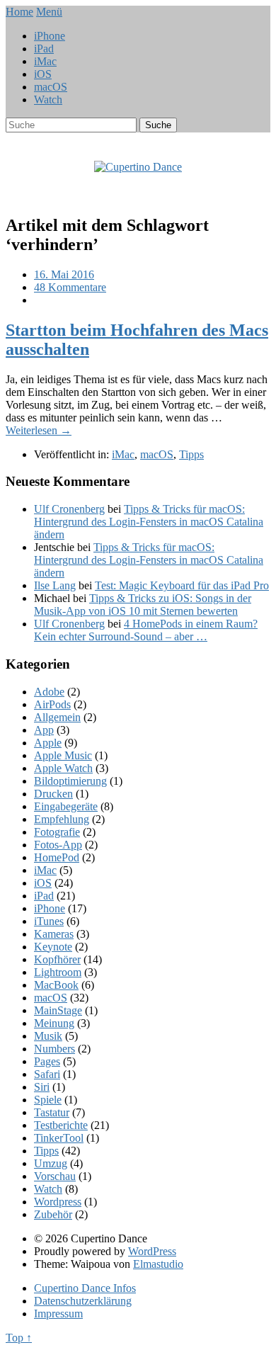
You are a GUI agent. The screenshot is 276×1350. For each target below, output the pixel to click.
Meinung (54, 1023)
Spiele (48, 1100)
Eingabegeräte (66, 806)
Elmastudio (158, 1264)
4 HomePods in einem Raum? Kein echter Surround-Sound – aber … (146, 630)
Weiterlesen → (38, 430)
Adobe (49, 692)
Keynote (53, 947)
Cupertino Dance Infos (85, 1288)
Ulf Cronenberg (69, 509)
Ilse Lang (55, 585)
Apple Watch (63, 768)
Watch (48, 99)
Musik (48, 1036)
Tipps (191, 454)
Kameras (54, 934)
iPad (44, 48)
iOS (43, 74)
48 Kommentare (70, 287)
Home (19, 12)
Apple (48, 743)
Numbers (54, 1049)
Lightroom (57, 972)
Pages (47, 1061)
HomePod (56, 857)
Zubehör (53, 1214)
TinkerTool (59, 1138)
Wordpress (57, 1202)
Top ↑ (19, 1338)
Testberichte (61, 1125)
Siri (42, 1087)
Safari (47, 1074)
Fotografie (57, 832)
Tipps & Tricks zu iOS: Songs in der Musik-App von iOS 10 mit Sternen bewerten (142, 604)
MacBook (56, 985)
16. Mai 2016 (64, 274)
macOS (50, 87)
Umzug (50, 1163)
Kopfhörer (57, 959)
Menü (49, 12)
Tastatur (51, 1112)
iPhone (49, 36)
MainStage (58, 1010)
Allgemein (57, 717)
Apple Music (63, 755)
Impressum (58, 1314)
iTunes (49, 921)
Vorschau (55, 1176)
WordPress (152, 1251)
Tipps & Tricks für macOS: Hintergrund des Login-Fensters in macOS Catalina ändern (148, 521)
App (44, 730)
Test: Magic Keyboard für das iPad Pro (182, 585)
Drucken (53, 794)
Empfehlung (61, 819)
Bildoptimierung (70, 781)
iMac (45, 61)
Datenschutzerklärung (83, 1301)
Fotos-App (58, 845)
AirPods (52, 704)
